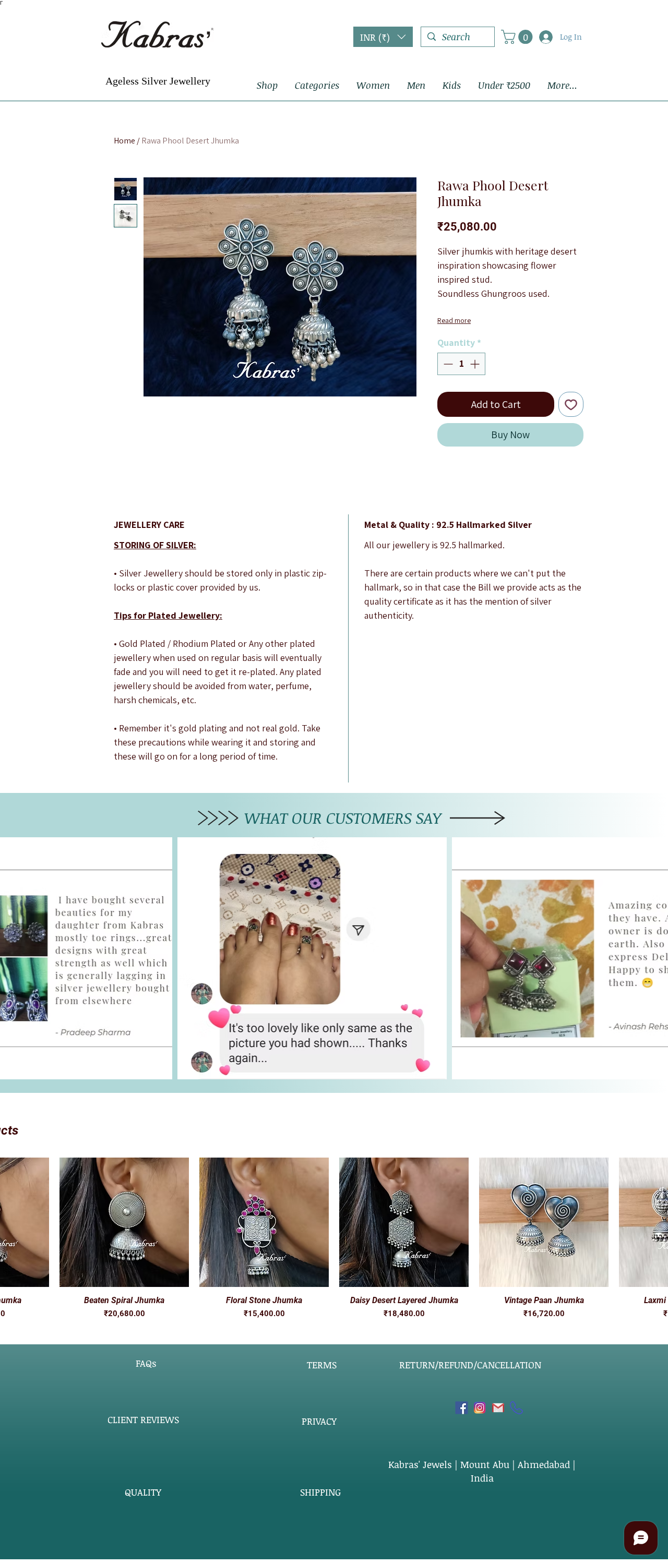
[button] (383, 37)
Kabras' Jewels (421, 1464)
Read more (454, 320)
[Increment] (476, 364)
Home (124, 140)
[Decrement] (447, 364)
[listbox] (383, 37)
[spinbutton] (461, 364)
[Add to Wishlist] (570, 404)
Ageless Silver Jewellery (157, 81)
